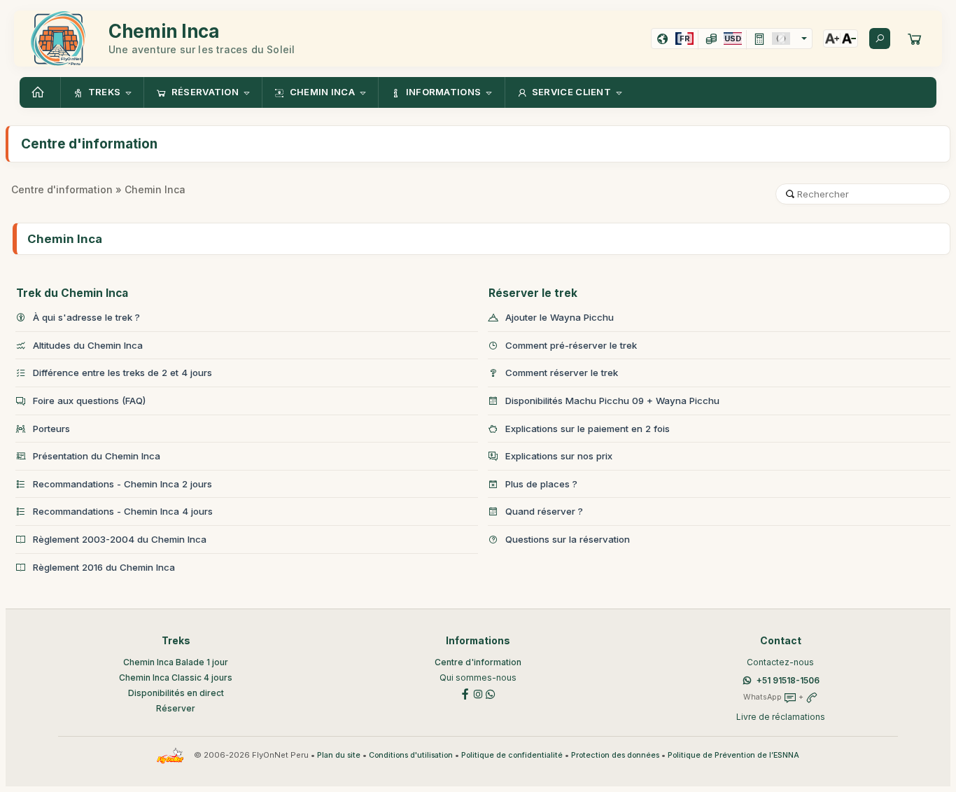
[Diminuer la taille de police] (849, 38)
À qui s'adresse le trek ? (86, 317)
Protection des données (615, 755)
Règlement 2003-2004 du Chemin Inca (119, 539)
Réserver (175, 708)
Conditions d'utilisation (411, 755)
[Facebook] (465, 693)
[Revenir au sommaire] (40, 92)
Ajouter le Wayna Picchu (559, 317)
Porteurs (51, 428)
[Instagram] (478, 693)
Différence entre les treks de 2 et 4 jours (122, 372)
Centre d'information (62, 189)
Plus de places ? (541, 483)
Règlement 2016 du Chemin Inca (104, 567)
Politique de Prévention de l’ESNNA (733, 755)
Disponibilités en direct (176, 693)
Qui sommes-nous (478, 677)
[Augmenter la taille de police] (832, 38)
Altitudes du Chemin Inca (88, 345)
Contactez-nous (780, 662)
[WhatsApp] (490, 693)
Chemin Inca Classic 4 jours (175, 677)
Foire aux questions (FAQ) (89, 400)
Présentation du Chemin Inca (96, 455)
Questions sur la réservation (567, 539)
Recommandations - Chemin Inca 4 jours (123, 511)
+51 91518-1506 (788, 680)
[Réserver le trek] (914, 38)
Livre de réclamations (780, 716)
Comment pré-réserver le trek (571, 345)
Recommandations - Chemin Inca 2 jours (122, 483)
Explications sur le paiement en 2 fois (587, 428)
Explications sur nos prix (558, 455)
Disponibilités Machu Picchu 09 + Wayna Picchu (612, 400)
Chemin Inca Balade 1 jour (175, 662)
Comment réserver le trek (561, 372)
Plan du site (338, 755)
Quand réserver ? (544, 511)
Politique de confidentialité (512, 755)
